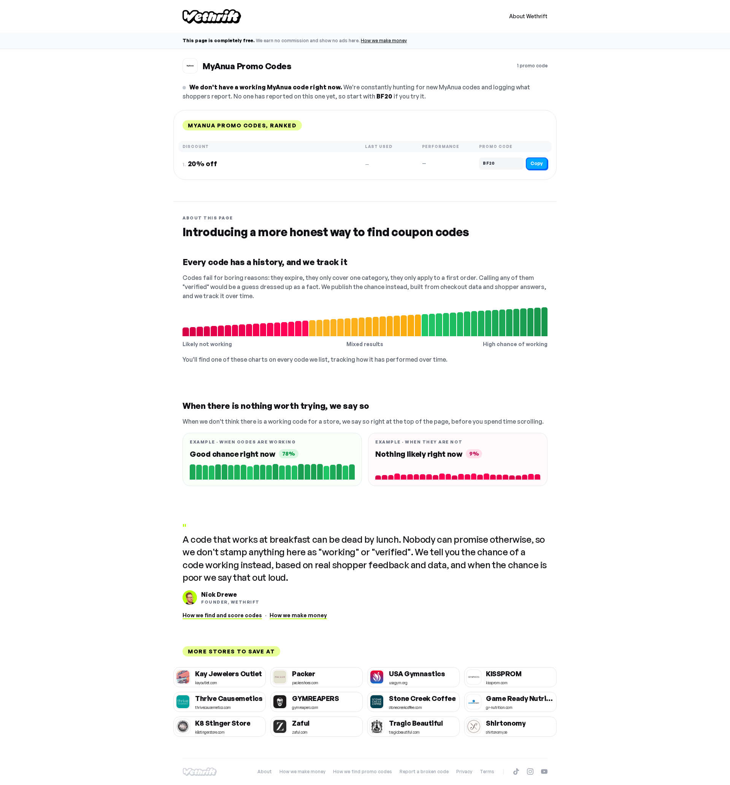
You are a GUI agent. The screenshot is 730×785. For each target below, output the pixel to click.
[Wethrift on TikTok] (516, 771)
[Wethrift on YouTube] (544, 771)
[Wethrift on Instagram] (530, 771)
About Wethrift (528, 16)
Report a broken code (424, 771)
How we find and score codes (222, 615)
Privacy (464, 771)
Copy (536, 163)
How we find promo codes (362, 771)
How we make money (384, 40)
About (264, 771)
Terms (487, 771)
